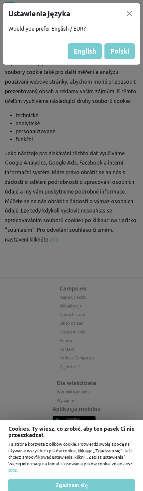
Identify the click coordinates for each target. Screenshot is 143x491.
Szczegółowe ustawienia (71, 461)
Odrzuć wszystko (72, 476)
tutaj (12, 430)
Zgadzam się (72, 446)
